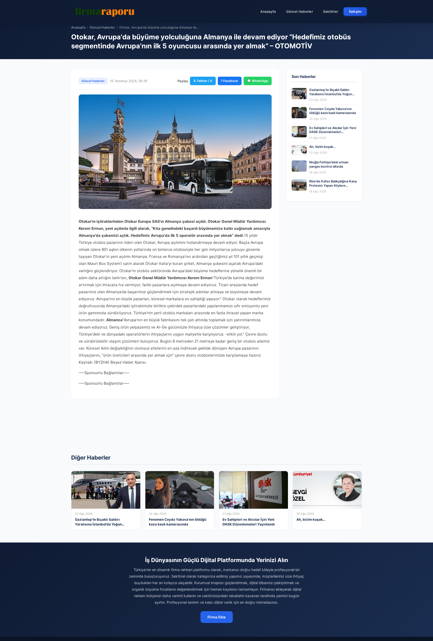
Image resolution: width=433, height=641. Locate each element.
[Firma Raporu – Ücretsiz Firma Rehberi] (106, 11)
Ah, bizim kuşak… (322, 147)
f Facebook (229, 81)
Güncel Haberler (299, 12)
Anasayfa (268, 12)
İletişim (355, 12)
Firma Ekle (216, 617)
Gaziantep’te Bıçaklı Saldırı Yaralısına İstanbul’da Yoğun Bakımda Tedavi (330, 94)
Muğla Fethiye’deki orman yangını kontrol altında (329, 164)
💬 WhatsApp (257, 81)
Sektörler (330, 12)
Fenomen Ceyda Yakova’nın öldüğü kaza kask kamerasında (332, 111)
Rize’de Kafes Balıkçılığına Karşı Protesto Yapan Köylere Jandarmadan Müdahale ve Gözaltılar (333, 187)
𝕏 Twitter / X (202, 81)
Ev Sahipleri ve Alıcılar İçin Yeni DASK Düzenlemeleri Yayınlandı (332, 132)
